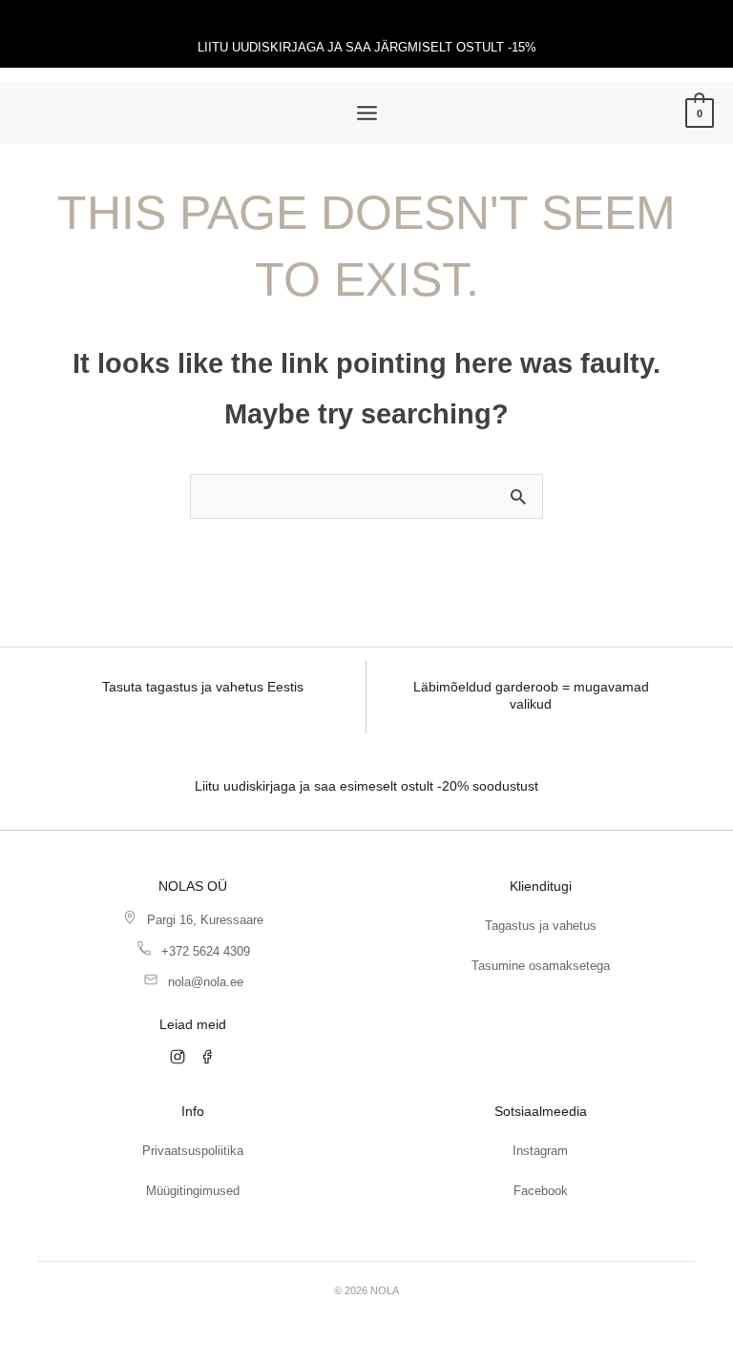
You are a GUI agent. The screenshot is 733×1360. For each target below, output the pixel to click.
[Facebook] (208, 1056)
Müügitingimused (193, 1191)
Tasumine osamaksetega (540, 965)
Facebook (540, 1191)
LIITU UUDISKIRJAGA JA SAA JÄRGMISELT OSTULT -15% (367, 47)
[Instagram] (177, 1056)
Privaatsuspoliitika (192, 1151)
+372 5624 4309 (205, 951)
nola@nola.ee (205, 982)
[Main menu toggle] (366, 113)
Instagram (540, 1151)
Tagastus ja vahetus (541, 925)
